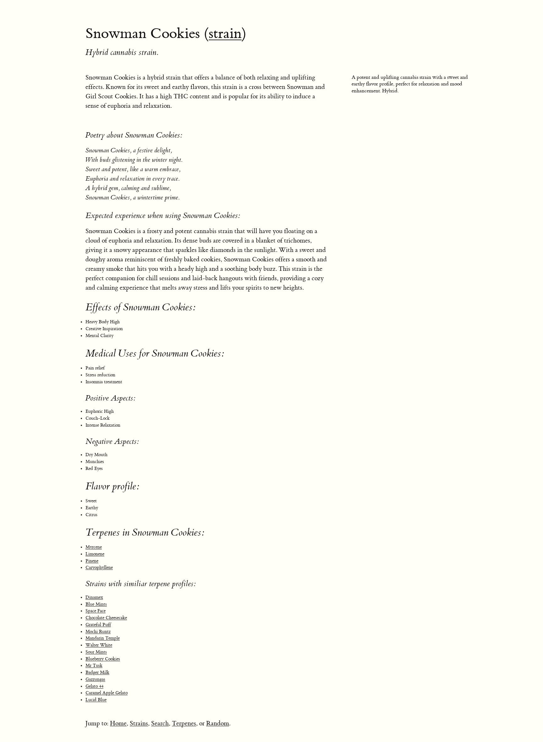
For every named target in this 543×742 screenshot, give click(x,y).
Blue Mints (96, 604)
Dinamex (94, 597)
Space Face (95, 611)
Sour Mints (96, 652)
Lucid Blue (96, 700)
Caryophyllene (99, 567)
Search (160, 723)
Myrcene (93, 547)
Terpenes (184, 723)
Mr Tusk (93, 665)
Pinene (91, 561)
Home (118, 723)
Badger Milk (97, 672)
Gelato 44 (94, 686)
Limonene (94, 554)
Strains (139, 723)
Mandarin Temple (102, 638)
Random (217, 723)
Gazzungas (95, 679)
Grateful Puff (98, 625)
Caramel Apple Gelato (106, 693)
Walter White (98, 645)
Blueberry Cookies (102, 659)
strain (225, 34)
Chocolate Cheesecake (106, 618)
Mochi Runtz (98, 632)
